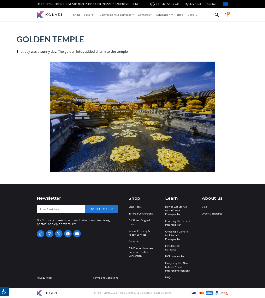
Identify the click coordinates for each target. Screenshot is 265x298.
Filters (88, 14)
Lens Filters (135, 207)
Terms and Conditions (105, 277)
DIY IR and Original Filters (139, 222)
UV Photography (174, 256)
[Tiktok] (40, 233)
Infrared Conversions (141, 213)
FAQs (168, 277)
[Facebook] (68, 233)
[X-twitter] (59, 233)
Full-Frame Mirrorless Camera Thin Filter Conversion (141, 252)
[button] (4, 291)
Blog (180, 14)
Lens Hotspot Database (172, 247)
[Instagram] (49, 233)
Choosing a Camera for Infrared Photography (176, 235)
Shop (76, 14)
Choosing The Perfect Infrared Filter (177, 222)
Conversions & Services (115, 14)
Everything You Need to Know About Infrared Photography (177, 266)
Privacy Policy (44, 277)
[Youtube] (77, 233)
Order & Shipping (212, 213)
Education (163, 14)
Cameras (144, 14)
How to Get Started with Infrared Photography (176, 210)
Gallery (192, 14)
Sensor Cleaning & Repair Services (139, 232)
